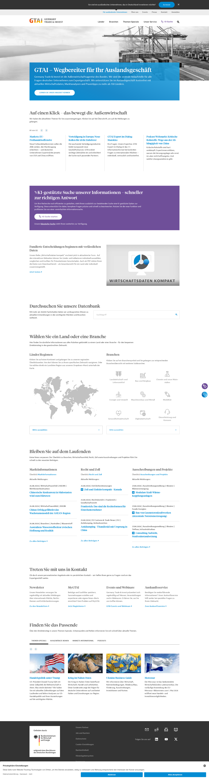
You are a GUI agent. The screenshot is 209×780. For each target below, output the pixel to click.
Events (145, 12)
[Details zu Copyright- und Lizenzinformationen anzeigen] (206, 28)
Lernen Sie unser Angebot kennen (54, 93)
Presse (154, 12)
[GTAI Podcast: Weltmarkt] (156, 729)
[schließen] (178, 4)
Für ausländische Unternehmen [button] (115, 12)
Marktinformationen (47, 474)
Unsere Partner (82, 727)
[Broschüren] (175, 729)
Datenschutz (81, 739)
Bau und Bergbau (143, 381)
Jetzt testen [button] (35, 272)
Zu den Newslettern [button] (39, 606)
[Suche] (178, 22)
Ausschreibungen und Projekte (154, 474)
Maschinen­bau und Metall (143, 400)
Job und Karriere (83, 733)
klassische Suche (48, 224)
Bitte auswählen (40, 430)
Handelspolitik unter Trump (45, 677)
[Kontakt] (146, 729)
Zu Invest (166, 5)
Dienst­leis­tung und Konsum (167, 418)
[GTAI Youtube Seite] (166, 739)
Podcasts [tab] (101, 641)
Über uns (134, 12)
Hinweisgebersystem (84, 756)
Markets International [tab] (83, 641)
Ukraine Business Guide (119, 677)
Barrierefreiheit (82, 750)
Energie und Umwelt (118, 400)
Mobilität (167, 400)
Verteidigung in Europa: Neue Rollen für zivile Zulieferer (84, 138)
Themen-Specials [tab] (38, 641)
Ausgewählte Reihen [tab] (59, 641)
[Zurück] (41, 130)
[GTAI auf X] (175, 739)
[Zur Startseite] (46, 22)
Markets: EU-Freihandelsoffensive (41, 138)
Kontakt (164, 12)
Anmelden (175, 12)
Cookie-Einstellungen (85, 744)
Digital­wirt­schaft (143, 419)
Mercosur (150, 677)
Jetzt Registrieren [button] (76, 606)
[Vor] (46, 130)
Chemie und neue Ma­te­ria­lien (167, 381)
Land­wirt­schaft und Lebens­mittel (119, 381)
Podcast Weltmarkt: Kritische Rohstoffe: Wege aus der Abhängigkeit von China (161, 140)
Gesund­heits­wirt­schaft (118, 419)
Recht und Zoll (95, 474)
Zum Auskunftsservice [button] (155, 606)
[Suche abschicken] (176, 315)
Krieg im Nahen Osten (79, 677)
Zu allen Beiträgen (38, 541)
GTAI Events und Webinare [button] (118, 606)
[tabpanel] (104, 674)
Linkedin (156, 739)
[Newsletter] (166, 729)
